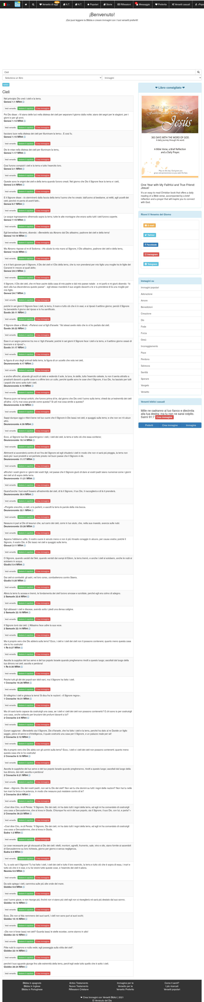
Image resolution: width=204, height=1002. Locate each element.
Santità (144, 372)
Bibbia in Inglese (32, 986)
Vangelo (145, 385)
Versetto (145, 391)
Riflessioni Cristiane (79, 989)
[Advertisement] (102, 45)
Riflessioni (125, 4)
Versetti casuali (182, 4)
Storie (109, 4)
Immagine (191, 425)
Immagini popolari (150, 287)
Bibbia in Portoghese (32, 989)
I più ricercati (171, 986)
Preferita (162, 4)
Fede (143, 326)
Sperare (145, 378)
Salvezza (145, 365)
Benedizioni (147, 307)
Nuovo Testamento (78, 986)
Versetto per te (125, 986)
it (7, 4)
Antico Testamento (78, 982)
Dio (142, 320)
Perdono (145, 359)
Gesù (143, 339)
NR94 (5, 84)
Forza (144, 333)
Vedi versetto (10, 108)
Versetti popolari (172, 989)
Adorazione (146, 293)
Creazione (146, 313)
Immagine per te (125, 982)
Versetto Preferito (125, 989)
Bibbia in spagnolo (32, 982)
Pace (143, 352)
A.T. (67, 4)
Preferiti (149, 425)
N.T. (79, 4)
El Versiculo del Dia (102, 1000)
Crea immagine (42, 108)
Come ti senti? (172, 982)
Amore (144, 300)
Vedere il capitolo (25, 108)
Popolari (93, 4)
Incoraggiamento (149, 346)
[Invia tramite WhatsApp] (23, 102)
